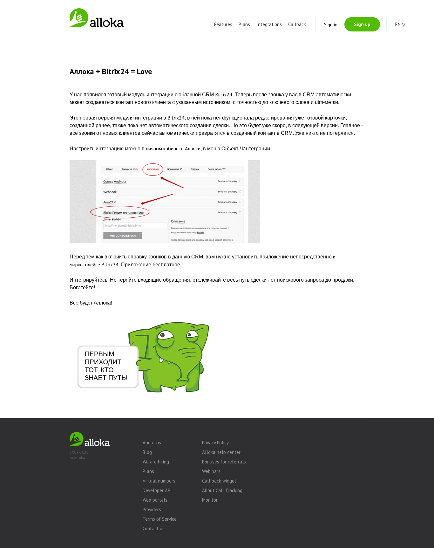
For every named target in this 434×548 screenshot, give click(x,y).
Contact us (154, 528)
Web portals (155, 500)
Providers (152, 509)
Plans (244, 24)
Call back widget (219, 481)
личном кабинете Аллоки (173, 148)
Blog (147, 452)
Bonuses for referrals (224, 462)
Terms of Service (160, 519)
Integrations (269, 24)
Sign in (330, 25)
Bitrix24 (223, 94)
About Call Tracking (222, 490)
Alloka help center (221, 452)
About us (152, 443)
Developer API (157, 490)
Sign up (362, 24)
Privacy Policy (215, 443)
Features (223, 24)
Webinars (211, 471)
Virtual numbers (159, 481)
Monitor (210, 500)
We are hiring (156, 462)
